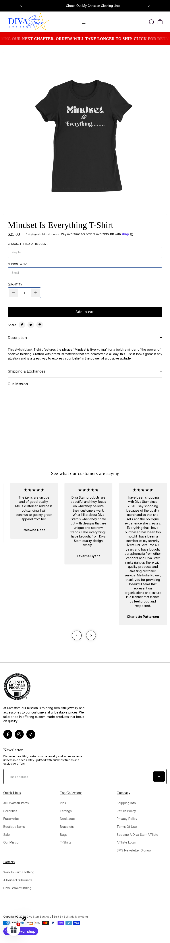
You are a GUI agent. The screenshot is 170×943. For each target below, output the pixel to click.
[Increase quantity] (35, 293)
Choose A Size (18, 264)
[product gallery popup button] (158, 210)
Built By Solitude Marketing (71, 916)
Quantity (15, 284)
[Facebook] (22, 324)
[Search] (151, 22)
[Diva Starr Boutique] (34, 21)
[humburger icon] (85, 22)
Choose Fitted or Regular (28, 243)
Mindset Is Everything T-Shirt (60, 225)
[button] (13, 929)
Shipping (31, 234)
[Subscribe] (159, 776)
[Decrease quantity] (13, 293)
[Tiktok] (30, 734)
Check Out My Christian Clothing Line (85, 6)
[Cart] (160, 22)
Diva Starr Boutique (39, 916)
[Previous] (21, 5)
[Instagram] (19, 734)
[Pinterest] (39, 324)
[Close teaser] (24, 918)
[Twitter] (30, 324)
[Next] (148, 5)
